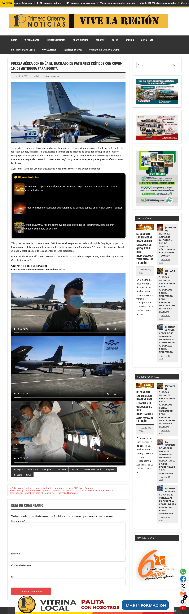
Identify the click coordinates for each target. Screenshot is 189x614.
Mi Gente (62, 469)
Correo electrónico (21, 565)
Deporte (100, 40)
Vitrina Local (32, 40)
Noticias (75, 469)
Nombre (16, 553)
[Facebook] (183, 579)
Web (13, 577)
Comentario (18, 521)
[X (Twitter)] (183, 586)
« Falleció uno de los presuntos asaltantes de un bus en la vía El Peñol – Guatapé (51, 487)
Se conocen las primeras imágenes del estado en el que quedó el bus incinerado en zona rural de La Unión (144, 248)
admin (37, 76)
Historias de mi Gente (23, 49)
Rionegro (17, 474)
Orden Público (80, 40)
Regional (110, 469)
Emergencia (47, 469)
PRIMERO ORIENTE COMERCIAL (104, 49)
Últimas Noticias (56, 40)
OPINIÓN (130, 40)
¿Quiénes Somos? (73, 49)
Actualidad (147, 40)
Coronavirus (32, 469)
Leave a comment (52, 76)
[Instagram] (183, 594)
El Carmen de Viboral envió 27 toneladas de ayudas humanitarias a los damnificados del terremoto (167, 457)
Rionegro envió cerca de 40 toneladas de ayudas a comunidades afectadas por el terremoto (167, 339)
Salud (115, 40)
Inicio (14, 40)
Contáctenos (49, 49)
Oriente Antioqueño (92, 469)
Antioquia (18, 469)
